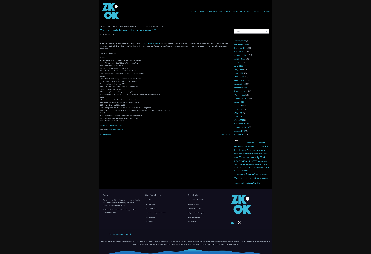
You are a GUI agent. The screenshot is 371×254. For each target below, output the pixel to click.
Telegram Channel (194, 208)
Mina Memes (253, 165)
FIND (195, 11)
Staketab (242, 174)
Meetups (265, 153)
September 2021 (241, 98)
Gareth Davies (238, 153)
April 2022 (238, 73)
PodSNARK (259, 171)
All (191, 11)
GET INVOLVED (237, 11)
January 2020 (240, 131)
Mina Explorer (262, 161)
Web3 (236, 183)
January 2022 (240, 84)
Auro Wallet (250, 143)
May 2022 (238, 70)
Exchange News (254, 150)
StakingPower (262, 174)
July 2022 (238, 62)
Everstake (244, 150)
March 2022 (239, 77)
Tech (237, 178)
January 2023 (240, 41)
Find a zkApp (150, 217)
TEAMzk (148, 200)
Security (264, 171)
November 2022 (241, 48)
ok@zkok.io (121, 205)
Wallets (265, 179)
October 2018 (239, 134)
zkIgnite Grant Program (196, 213)
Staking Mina (252, 174)
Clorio (236, 146)
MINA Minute (263, 165)
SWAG (249, 11)
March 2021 (239, 120)
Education (240, 146)
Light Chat (250, 153)
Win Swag (149, 221)
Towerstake (249, 179)
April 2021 (238, 116)
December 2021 (240, 88)
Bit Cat (256, 143)
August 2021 (239, 102)
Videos (257, 178)
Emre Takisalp (248, 146)
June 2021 (238, 109)
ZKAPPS (202, 11)
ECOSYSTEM (212, 11)
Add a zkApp (150, 204)
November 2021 (240, 91)
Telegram (243, 179)
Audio (243, 143)
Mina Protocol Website (196, 200)
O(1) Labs (242, 170)
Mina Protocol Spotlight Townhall (242, 167)
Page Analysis (251, 171)
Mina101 (236, 157)
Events (109, 129)
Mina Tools (252, 167)
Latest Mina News (117, 129)
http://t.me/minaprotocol (112, 125)
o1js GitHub (192, 221)
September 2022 (241, 55)
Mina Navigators (194, 217)
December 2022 (241, 44)
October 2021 (240, 95)
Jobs (244, 153)
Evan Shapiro (261, 146)
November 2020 (241, 124)
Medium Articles (258, 153)
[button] (233, 223)
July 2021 (238, 106)
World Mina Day (246, 183)
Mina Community (249, 157)
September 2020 (241, 127)
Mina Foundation (241, 165)
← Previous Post (105, 134)
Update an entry (151, 208)
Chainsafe (262, 143)
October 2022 (240, 52)
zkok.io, (114, 200)
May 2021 (238, 113)
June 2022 (238, 66)
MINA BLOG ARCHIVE (262, 11)
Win (239, 183)
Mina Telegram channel (152, 43)
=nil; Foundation (238, 143)
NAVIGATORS (225, 11)
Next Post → (225, 134)
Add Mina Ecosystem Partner (156, 213)
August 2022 (239, 59)
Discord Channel (193, 204)
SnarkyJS (236, 174)
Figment (264, 150)
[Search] (266, 31)
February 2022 (240, 80)
